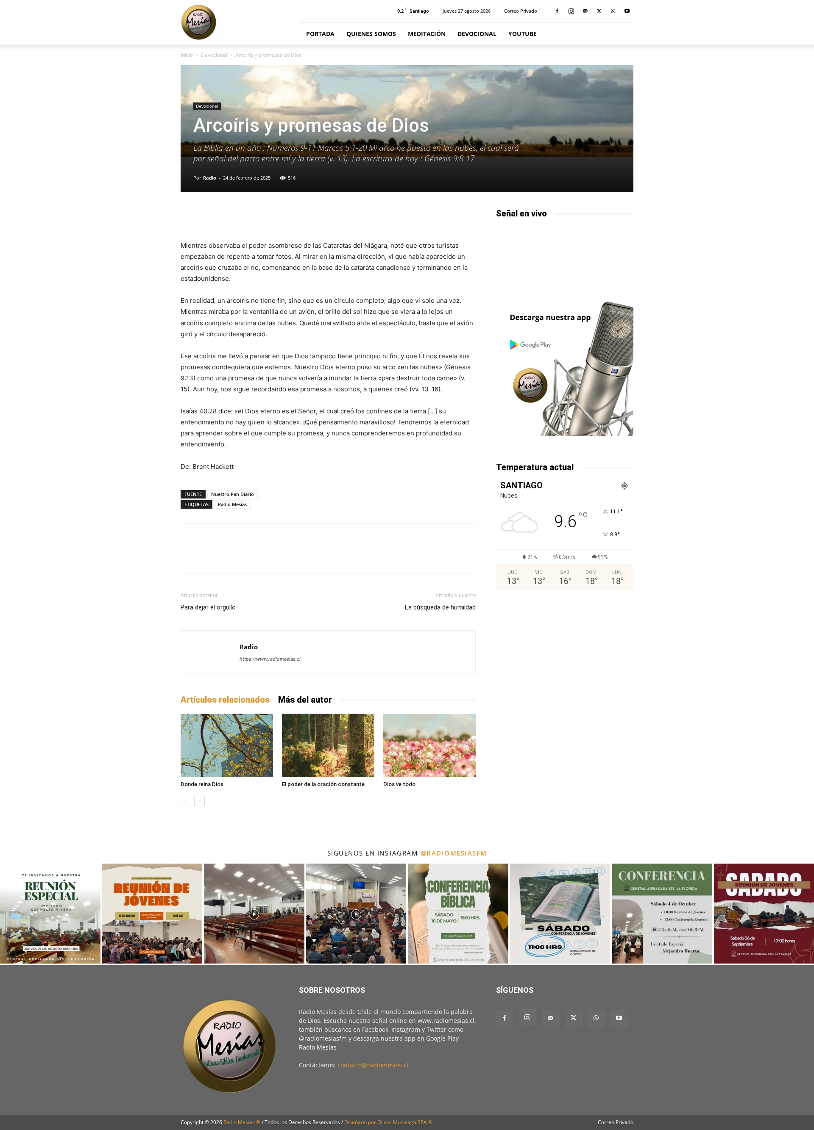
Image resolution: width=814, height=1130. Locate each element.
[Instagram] (571, 11)
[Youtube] (627, 11)
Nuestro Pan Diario (232, 494)
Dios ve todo (399, 784)
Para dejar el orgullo (208, 607)
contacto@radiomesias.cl (372, 1065)
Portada (320, 34)
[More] (432, 216)
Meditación (427, 34)
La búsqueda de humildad (440, 607)
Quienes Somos (371, 34)
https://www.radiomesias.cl (270, 659)
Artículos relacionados (225, 700)
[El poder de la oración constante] (328, 745)
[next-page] (199, 801)
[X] (599, 11)
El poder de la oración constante (323, 784)
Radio (209, 177)
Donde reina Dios (202, 784)
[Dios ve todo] (429, 745)
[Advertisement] (564, 666)
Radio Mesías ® (241, 1122)
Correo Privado (520, 11)
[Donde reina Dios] (227, 745)
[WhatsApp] (613, 11)
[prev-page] (186, 801)
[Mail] (585, 11)
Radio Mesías (232, 504)
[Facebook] (557, 11)
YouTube (522, 34)
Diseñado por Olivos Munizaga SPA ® (388, 1122)
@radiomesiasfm (454, 853)
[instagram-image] (50, 914)
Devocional (476, 34)
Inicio (187, 54)
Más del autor (305, 700)
